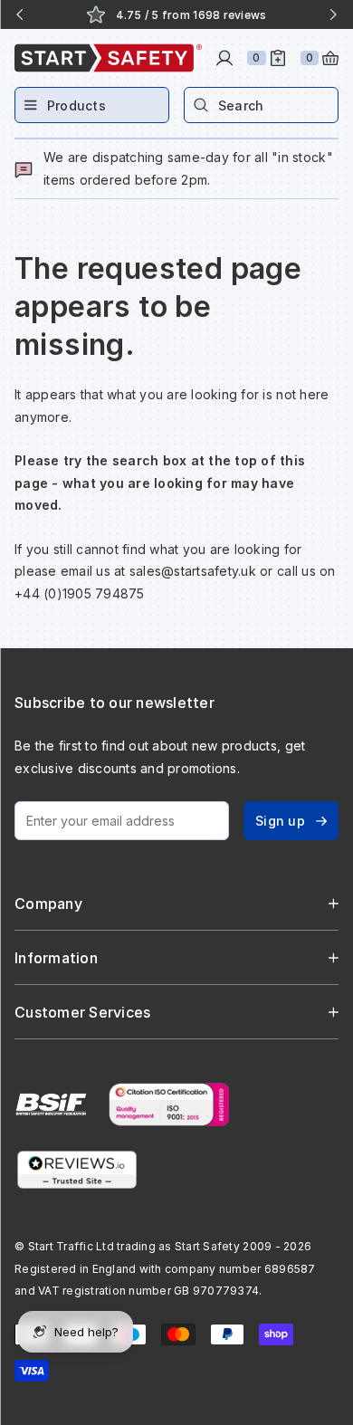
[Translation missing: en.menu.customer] (224, 58)
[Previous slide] (19, 14)
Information (56, 958)
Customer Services (82, 1012)
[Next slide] (333, 14)
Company (48, 903)
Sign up (280, 820)
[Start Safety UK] (108, 57)
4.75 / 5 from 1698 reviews (191, 15)
